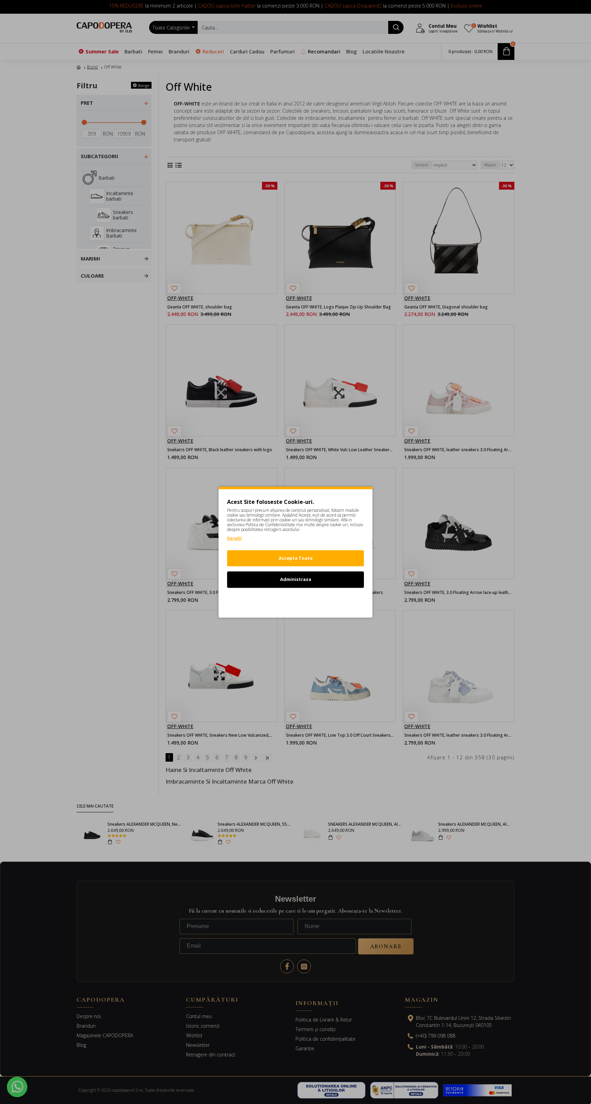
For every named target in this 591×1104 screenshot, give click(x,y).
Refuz (295, 601)
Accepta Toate (296, 558)
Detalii (234, 538)
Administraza (295, 579)
